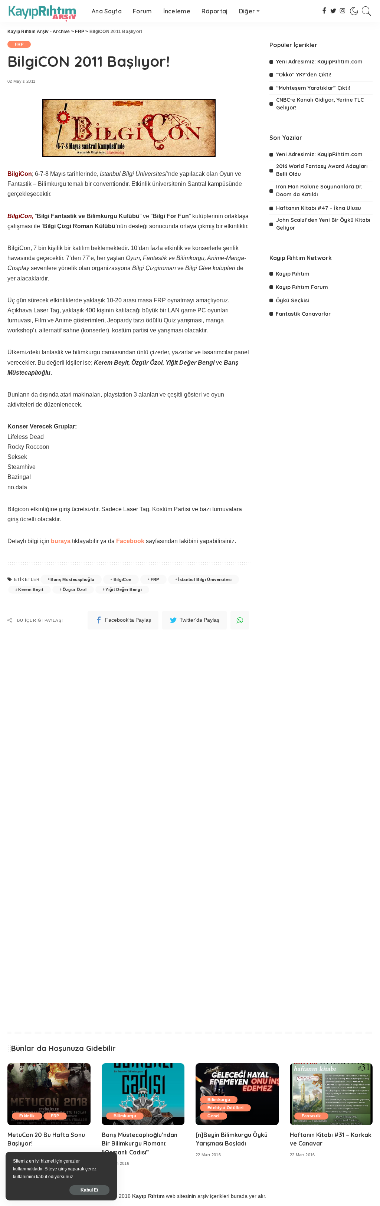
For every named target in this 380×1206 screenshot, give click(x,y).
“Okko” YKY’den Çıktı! (303, 74)
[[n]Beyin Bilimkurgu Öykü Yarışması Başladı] (237, 1094)
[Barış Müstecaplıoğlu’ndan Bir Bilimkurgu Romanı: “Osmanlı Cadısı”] (143, 1094)
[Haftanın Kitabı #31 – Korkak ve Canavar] (331, 1094)
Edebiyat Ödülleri (225, 1107)
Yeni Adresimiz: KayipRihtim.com (319, 61)
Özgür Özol (74, 589)
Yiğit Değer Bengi (123, 589)
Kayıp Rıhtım (292, 273)
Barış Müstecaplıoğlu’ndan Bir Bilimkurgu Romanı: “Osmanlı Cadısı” (139, 1143)
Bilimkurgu (125, 1116)
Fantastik (311, 1116)
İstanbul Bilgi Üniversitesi (205, 579)
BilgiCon (123, 579)
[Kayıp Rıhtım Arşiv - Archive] (44, 11)
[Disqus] (129, 724)
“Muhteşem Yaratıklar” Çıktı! (313, 88)
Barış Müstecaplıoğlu (72, 579)
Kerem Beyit (30, 589)
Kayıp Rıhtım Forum (302, 287)
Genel (213, 1116)
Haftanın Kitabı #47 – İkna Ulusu (318, 208)
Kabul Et (89, 1190)
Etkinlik (27, 1116)
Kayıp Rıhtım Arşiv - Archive (38, 31)
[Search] (367, 11)
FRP (79, 31)
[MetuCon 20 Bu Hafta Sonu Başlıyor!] (49, 1094)
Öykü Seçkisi (292, 300)
